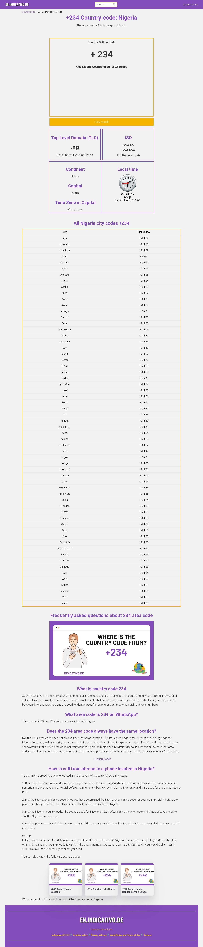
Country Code (190, 4)
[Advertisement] (101, 93)
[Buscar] (114, 4)
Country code (103, 759)
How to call (101, 121)
